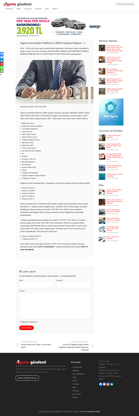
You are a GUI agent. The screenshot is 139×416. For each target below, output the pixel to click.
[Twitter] (1, 57)
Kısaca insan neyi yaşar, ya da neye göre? (36, 344)
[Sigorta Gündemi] (17, 4)
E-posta (59, 280)
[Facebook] (1, 53)
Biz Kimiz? (9, 9)
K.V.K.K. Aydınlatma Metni (90, 412)
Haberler (75, 371)
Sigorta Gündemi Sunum (27, 378)
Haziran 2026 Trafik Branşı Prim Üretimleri (113, 219)
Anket (74, 381)
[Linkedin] (1, 60)
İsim (21, 280)
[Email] (1, 71)
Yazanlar (75, 384)
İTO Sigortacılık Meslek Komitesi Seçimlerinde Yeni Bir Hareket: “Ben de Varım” (114, 156)
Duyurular (28, 9)
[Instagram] (108, 384)
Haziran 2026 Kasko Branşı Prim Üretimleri (113, 210)
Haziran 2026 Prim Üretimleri (112, 237)
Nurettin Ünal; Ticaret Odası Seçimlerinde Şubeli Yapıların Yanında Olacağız (114, 59)
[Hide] (1, 74)
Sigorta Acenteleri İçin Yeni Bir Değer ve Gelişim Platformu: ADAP (114, 80)
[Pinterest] (1, 64)
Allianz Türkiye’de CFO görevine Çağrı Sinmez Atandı (113, 145)
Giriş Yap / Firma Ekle (126, 4)
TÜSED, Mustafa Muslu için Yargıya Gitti (113, 166)
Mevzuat (38, 9)
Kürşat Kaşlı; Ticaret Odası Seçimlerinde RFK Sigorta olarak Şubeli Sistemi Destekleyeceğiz (114, 48)
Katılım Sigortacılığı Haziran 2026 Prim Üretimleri (112, 228)
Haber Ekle (76, 394)
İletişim (55, 9)
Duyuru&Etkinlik (78, 374)
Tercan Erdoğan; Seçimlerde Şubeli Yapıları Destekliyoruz (114, 70)
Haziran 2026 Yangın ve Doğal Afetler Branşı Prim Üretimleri (114, 201)
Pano (47, 9)
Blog (74, 387)
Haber (19, 9)
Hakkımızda (77, 367)
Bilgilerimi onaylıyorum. (29, 322)
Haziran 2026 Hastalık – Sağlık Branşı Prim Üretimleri (114, 191)
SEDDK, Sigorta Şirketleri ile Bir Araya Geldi (114, 89)
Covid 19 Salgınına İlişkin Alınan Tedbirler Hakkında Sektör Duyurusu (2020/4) (74, 346)
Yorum (22, 291)
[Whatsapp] (1, 67)
